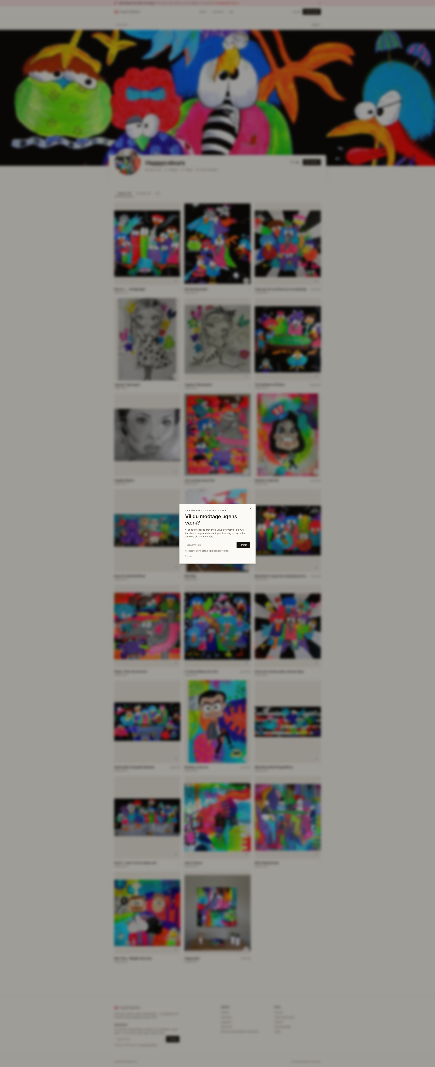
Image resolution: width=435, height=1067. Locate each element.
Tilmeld (243, 544)
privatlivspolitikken (219, 550)
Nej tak (188, 556)
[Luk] (250, 508)
